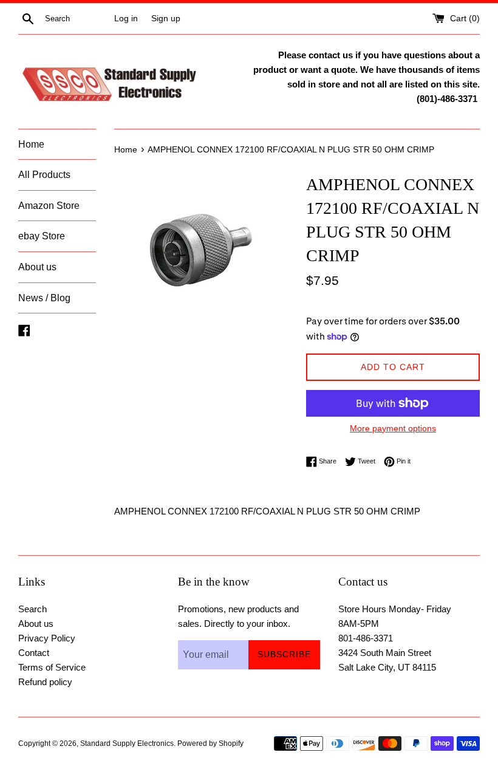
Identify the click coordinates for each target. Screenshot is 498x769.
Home (31, 144)
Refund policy (45, 682)
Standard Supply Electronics (127, 743)
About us (37, 267)
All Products (44, 174)
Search (32, 609)
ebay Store (41, 236)
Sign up (165, 18)
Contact (33, 653)
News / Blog (44, 298)
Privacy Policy (46, 638)
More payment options (393, 428)
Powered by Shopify (210, 743)
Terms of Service (52, 667)
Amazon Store (49, 205)
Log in (126, 18)
